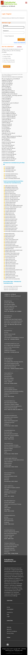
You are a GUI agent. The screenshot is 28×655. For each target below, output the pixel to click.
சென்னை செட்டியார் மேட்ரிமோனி (9, 151)
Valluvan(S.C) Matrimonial (11, 263)
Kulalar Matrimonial (10, 214)
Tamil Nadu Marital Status (11, 174)
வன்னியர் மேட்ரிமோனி (6, 143)
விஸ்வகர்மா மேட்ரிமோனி (7, 149)
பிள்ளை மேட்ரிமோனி (6, 131)
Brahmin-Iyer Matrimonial (11, 198)
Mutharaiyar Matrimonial (11, 228)
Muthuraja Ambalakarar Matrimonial (14, 231)
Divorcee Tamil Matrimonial (11, 288)
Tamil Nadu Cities (9, 171)
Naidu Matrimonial (9, 236)
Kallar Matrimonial (9, 213)
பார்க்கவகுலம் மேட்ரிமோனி (7, 146)
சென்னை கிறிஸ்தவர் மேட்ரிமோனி (9, 113)
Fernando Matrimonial (10, 208)
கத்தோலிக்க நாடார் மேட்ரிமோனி (8, 133)
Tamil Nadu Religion (10, 167)
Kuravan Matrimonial (10, 216)
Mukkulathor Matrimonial (11, 225)
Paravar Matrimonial (10, 244)
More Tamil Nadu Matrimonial (12, 178)
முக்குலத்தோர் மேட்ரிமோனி (7, 121)
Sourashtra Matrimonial (11, 256)
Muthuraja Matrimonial (10, 229)
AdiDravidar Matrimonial (11, 186)
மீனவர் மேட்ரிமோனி (6, 109)
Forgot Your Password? (19, 42)
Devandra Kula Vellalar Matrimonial (13, 205)
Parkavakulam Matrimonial (11, 245)
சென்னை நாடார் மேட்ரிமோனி (8, 152)
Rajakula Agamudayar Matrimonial (13, 250)
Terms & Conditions (12, 631)
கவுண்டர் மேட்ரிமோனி (6, 98)
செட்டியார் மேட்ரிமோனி (6, 88)
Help (8, 614)
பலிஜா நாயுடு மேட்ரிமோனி (7, 85)
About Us (9, 629)
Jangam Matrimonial (10, 211)
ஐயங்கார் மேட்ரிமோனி (6, 100)
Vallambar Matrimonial (10, 260)
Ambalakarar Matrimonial (11, 187)
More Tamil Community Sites (12, 279)
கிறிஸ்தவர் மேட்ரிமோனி (6, 89)
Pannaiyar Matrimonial (10, 242)
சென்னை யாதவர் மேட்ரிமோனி (8, 157)
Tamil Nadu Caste (9, 168)
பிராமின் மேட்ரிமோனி (6, 86)
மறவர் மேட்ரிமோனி (5, 106)
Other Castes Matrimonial (11, 239)
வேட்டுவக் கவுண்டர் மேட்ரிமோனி (8, 148)
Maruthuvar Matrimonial (11, 219)
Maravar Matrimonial (10, 217)
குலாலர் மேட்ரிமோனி (6, 104)
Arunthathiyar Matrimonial (11, 189)
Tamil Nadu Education (10, 175)
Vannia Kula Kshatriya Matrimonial (13, 270)
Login (8, 616)
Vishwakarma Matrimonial (11, 276)
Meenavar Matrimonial (10, 220)
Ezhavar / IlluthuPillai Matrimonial (13, 207)
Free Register (10, 609)
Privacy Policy (10, 633)
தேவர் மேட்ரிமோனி (5, 139)
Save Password (9, 36)
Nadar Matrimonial (9, 233)
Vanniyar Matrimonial (10, 273)
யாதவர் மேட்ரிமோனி (6, 110)
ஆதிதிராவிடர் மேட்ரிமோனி (7, 80)
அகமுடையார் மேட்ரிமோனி (7, 83)
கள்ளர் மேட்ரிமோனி (6, 101)
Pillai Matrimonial (9, 248)
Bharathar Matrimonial (10, 190)
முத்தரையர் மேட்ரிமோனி (7, 124)
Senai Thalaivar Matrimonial (12, 254)
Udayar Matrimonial (10, 259)
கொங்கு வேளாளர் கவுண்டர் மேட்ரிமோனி (10, 103)
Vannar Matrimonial (10, 268)
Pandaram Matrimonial (11, 241)
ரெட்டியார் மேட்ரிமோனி (6, 134)
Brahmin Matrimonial (10, 193)
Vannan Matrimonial (10, 267)
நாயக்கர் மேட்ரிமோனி (6, 128)
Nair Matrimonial (9, 238)
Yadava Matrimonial (10, 277)
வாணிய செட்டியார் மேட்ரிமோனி (8, 142)
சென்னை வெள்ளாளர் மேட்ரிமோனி (9, 154)
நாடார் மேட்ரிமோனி (5, 127)
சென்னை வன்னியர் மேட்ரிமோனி (8, 116)
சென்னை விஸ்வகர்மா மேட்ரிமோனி (9, 159)
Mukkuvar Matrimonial (10, 226)
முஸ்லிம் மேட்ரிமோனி (6, 122)
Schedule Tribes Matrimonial (12, 253)
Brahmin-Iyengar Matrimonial (12, 196)
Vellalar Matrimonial (10, 274)
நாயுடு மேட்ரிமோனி (5, 130)
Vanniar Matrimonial (10, 271)
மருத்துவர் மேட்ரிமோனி (6, 107)
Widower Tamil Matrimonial (11, 289)
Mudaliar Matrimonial (10, 223)
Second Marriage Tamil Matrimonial (13, 286)
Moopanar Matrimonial (10, 222)
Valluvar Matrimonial (10, 265)
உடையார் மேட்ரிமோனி (6, 140)
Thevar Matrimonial (10, 257)
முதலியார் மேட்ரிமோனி (6, 119)
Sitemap (9, 627)
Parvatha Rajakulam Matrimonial (13, 247)
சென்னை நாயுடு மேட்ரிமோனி (8, 156)
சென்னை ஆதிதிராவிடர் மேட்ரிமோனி (9, 115)
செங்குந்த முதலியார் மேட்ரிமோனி (9, 137)
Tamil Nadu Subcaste (10, 170)
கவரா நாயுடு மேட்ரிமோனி (7, 97)
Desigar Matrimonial (10, 204)
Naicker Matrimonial (10, 235)
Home (8, 607)
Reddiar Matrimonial (10, 251)
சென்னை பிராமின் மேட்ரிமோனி (8, 112)
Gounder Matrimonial (10, 210)
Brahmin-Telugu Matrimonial (12, 199)
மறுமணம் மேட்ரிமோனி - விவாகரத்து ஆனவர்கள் (12, 95)
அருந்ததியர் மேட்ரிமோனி (7, 82)
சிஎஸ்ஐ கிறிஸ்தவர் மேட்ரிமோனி (8, 91)
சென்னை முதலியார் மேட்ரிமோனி (8, 118)
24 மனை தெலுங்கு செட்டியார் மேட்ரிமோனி (11, 78)
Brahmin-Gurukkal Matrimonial (12, 195)
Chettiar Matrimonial (10, 202)
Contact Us (10, 612)
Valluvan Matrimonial (10, 262)
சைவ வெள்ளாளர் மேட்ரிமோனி (8, 145)
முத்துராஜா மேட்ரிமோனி (7, 125)
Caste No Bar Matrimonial (11, 201)
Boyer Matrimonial (9, 192)
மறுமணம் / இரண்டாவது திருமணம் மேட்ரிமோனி (12, 136)
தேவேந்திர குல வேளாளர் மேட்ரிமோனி (9, 94)
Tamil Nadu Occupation (11, 177)
